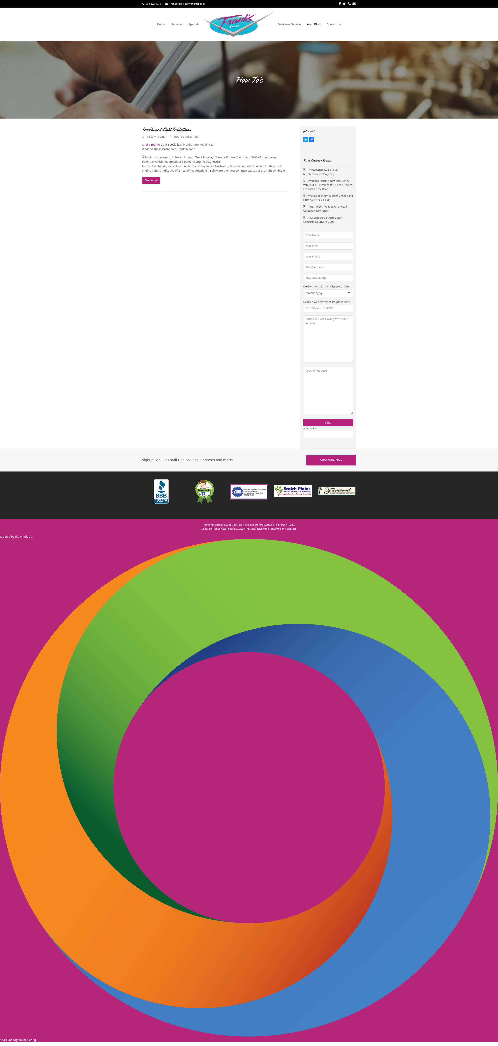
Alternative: (310, 428)
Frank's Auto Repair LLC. (226, 528)
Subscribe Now (331, 460)
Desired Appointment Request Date (326, 286)
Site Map (291, 528)
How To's (179, 136)
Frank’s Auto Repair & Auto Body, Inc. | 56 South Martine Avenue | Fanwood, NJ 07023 (249, 524)
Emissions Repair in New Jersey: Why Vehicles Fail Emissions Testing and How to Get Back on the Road (327, 185)
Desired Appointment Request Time (326, 302)
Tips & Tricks (192, 136)
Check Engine (151, 144)
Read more (151, 180)
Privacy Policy (277, 528)
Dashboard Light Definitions (166, 129)
